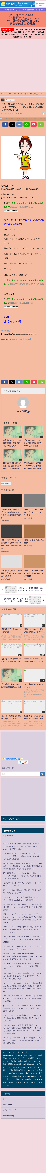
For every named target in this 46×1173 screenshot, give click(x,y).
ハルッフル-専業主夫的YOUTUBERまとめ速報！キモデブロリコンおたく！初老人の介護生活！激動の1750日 (23, 939)
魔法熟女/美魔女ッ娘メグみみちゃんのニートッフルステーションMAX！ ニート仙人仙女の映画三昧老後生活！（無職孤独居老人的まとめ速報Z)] (22, 866)
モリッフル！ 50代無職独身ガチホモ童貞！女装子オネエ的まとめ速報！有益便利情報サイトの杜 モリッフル (22, 1018)
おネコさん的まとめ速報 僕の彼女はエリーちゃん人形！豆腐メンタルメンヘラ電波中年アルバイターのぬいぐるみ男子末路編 (22, 846)
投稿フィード (8, 1104)
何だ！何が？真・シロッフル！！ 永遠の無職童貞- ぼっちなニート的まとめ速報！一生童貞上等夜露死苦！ (22, 907)
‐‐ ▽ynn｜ (11, 100)
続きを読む (6, 330)
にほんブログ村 (8, 768)
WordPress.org (8, 1115)
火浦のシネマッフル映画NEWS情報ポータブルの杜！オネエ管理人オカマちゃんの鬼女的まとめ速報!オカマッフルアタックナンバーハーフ (22, 956)
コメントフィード (9, 1110)
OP (3, 100)
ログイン (6, 1099)
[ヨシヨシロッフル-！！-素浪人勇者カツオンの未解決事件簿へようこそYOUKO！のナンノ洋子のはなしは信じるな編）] (22, 1008)
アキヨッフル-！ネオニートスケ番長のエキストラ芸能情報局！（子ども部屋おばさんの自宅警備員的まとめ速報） (22, 998)
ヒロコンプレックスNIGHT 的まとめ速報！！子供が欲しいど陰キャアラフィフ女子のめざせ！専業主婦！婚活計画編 (22, 1040)
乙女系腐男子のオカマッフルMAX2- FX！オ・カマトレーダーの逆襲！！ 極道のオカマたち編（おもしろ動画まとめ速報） (22, 856)
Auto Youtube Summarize (22, 339)
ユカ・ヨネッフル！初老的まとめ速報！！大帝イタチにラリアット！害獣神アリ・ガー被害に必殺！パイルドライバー (22, 966)
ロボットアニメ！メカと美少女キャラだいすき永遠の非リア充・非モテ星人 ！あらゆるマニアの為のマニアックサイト (22, 929)
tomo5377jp (23, 411)
